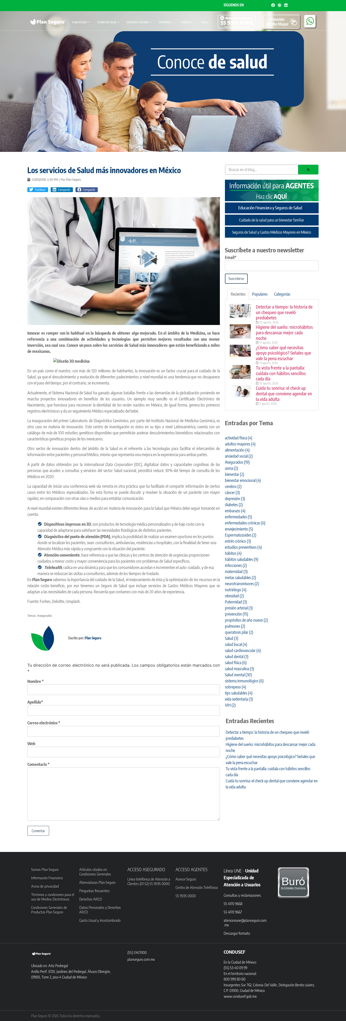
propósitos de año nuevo (246, 620)
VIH (230, 705)
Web (31, 743)
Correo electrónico (43, 722)
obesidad (234, 595)
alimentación (237, 450)
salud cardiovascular (243, 650)
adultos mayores (240, 443)
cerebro (233, 486)
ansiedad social (239, 456)
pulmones (235, 626)
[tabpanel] (272, 355)
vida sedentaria (239, 699)
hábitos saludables (241, 559)
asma (231, 468)
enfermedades (238, 516)
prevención (236, 614)
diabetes (234, 504)
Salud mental (238, 674)
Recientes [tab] (238, 294)
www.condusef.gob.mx (240, 996)
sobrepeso (235, 686)
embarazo (235, 510)
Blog (205, 22)
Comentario (38, 764)
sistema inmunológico (244, 680)
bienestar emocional (243, 480)
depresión (235, 498)
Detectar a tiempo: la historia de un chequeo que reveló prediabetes (284, 312)
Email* (231, 257)
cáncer (232, 492)
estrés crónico (238, 541)
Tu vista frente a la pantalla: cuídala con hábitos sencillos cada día (281, 373)
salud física (236, 662)
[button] (37, 189)
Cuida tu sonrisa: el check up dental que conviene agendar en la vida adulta (284, 393)
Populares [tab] (259, 294)
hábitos (233, 553)
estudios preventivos (243, 547)
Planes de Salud (107, 22)
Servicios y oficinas (138, 22)
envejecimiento (239, 529)
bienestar (234, 474)
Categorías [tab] (282, 294)
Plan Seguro (79, 22)
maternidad (236, 571)
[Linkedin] (286, 5)
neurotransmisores (242, 583)
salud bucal (236, 644)
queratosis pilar (239, 632)
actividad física (238, 437)
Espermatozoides (240, 535)
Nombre (35, 681)
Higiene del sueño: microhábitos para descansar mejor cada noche (284, 332)
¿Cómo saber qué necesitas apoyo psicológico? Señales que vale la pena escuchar (283, 352)
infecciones (236, 565)
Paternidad (236, 601)
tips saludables (239, 693)
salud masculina (239, 668)
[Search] (308, 169)
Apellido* (35, 702)
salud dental (236, 656)
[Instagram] (279, 5)
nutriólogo (235, 589)
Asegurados (44, 616)
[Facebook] (273, 5)
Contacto (186, 22)
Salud (231, 638)
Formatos (165, 22)
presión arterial (239, 607)
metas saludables (240, 577)
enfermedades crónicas (245, 522)
